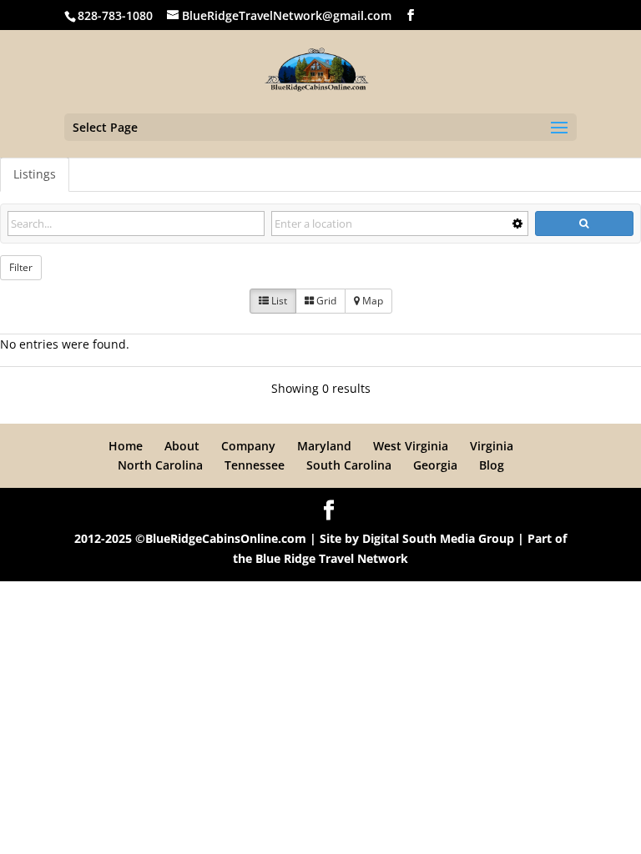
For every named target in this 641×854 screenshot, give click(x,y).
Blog (491, 465)
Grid (325, 301)
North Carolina (160, 465)
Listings (34, 174)
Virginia (491, 446)
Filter (21, 267)
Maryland (324, 446)
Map (371, 301)
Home (126, 446)
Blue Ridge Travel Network (331, 558)
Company (248, 446)
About (181, 446)
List (278, 301)
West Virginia (410, 446)
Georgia (435, 465)
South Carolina (348, 465)
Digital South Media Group (438, 538)
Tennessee (255, 465)
